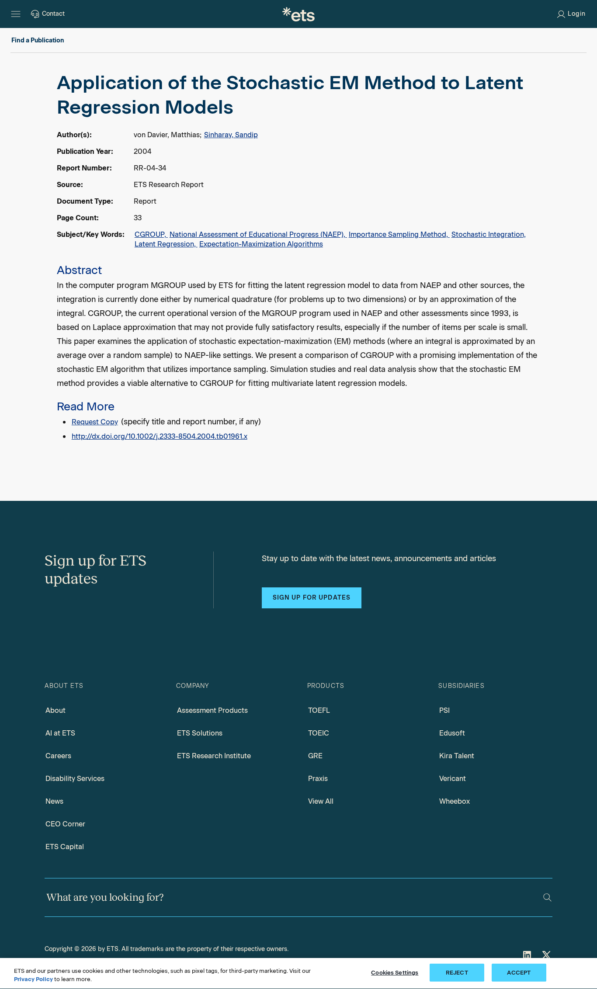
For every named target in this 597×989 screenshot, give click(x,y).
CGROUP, (151, 234)
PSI (444, 710)
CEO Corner (65, 824)
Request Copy (95, 422)
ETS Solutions (199, 733)
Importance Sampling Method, (399, 234)
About (55, 710)
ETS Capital (64, 847)
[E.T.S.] (298, 14)
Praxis (318, 778)
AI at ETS (60, 733)
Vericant (452, 778)
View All (320, 801)
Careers (58, 756)
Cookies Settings (394, 972)
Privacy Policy (33, 979)
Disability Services (74, 778)
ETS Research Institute (214, 756)
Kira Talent (456, 756)
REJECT (457, 972)
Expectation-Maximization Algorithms (261, 244)
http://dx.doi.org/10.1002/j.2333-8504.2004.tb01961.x (159, 436)
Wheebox (454, 801)
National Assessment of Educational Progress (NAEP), (258, 234)
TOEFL (319, 710)
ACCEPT (519, 972)
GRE (315, 756)
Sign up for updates (312, 597)
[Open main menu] (15, 14)
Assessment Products (212, 710)
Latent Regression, (166, 244)
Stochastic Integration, (488, 234)
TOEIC (318, 733)
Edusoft (452, 733)
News (54, 801)
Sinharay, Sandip (231, 135)
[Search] (547, 897)
